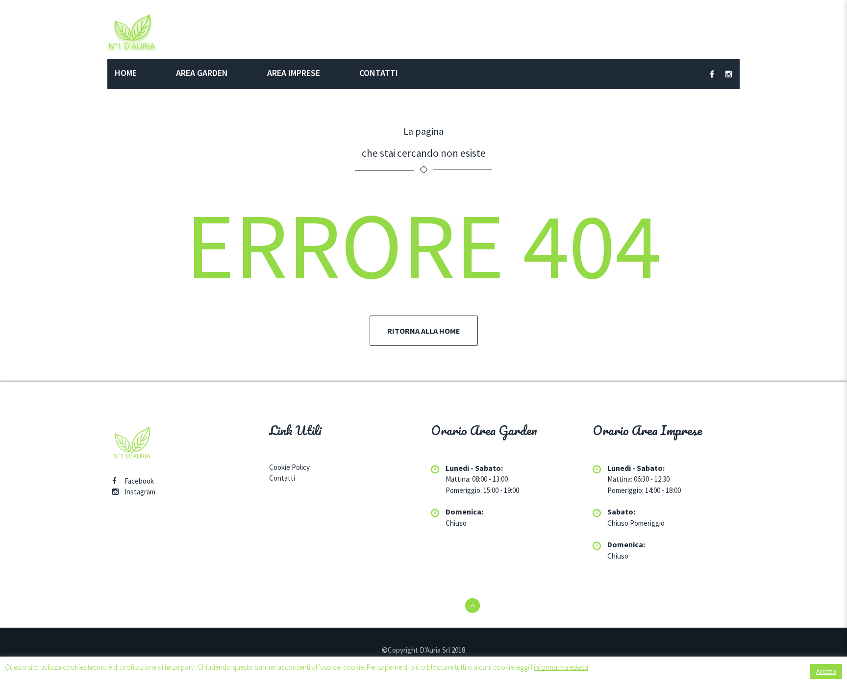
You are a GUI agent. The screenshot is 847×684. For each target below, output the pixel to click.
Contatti (378, 72)
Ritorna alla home (423, 331)
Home (126, 72)
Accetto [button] (826, 671)
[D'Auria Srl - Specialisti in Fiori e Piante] (132, 31)
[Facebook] (114, 481)
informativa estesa (561, 667)
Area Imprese (293, 72)
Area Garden (202, 72)
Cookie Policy (289, 467)
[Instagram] (115, 491)
